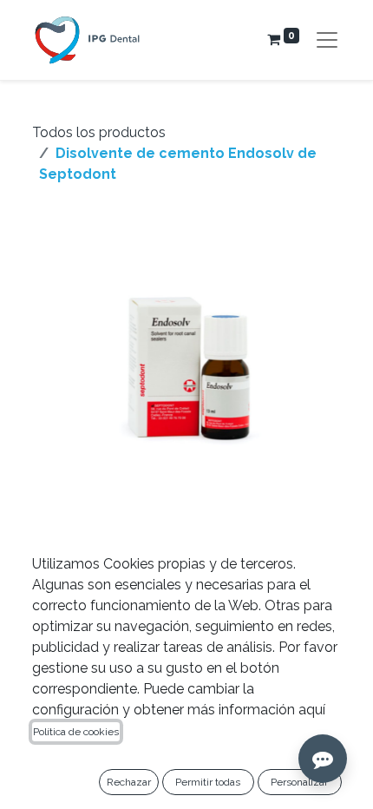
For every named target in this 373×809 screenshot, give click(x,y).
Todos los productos (99, 132)
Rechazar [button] (129, 782)
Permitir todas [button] (207, 782)
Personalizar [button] (299, 782)
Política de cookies (76, 732)
